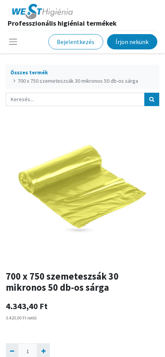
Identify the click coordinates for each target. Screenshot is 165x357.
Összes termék (29, 72)
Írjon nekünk (132, 42)
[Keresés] (151, 99)
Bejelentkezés (75, 42)
